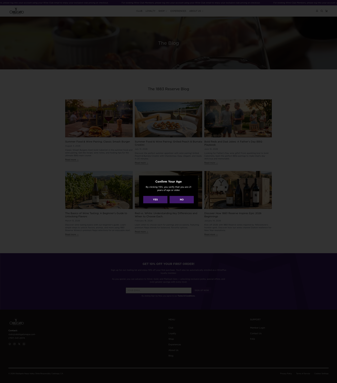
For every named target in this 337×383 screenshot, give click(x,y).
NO (182, 199)
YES (155, 199)
